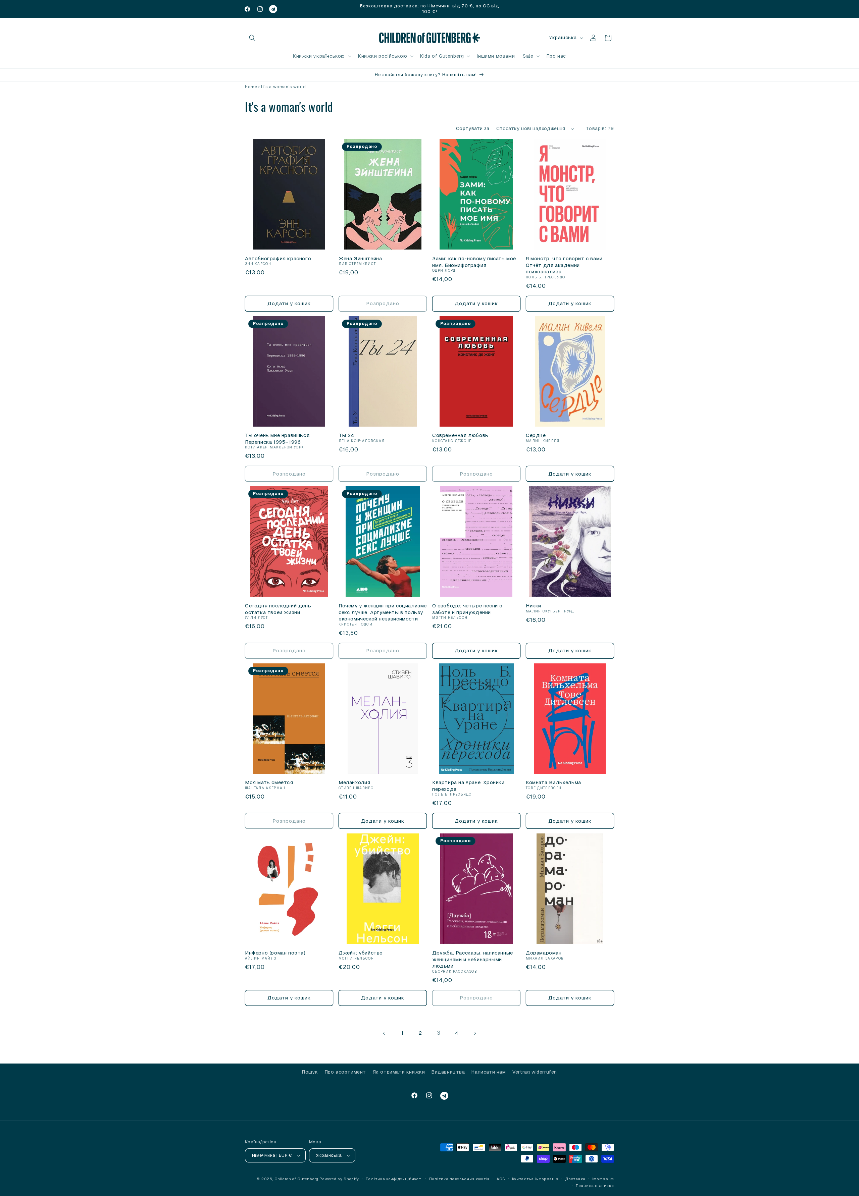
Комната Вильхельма (553, 782)
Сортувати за (473, 128)
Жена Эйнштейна (360, 258)
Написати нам (488, 1072)
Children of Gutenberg (296, 1179)
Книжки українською (319, 56)
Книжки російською (382, 56)
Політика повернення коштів (459, 1179)
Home (251, 87)
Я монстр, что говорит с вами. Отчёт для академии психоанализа (565, 265)
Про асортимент (345, 1072)
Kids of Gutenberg (442, 56)
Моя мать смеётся (269, 782)
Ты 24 (346, 435)
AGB (501, 1179)
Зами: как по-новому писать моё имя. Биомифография (474, 262)
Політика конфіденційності (394, 1179)
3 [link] (439, 1033)
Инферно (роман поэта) (275, 953)
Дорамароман (544, 953)
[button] (252, 38)
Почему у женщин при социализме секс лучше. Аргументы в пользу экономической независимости (383, 612)
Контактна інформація (535, 1179)
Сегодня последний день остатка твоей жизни (278, 609)
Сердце (536, 435)
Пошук (310, 1072)
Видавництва (448, 1072)
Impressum (603, 1179)
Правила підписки (595, 1186)
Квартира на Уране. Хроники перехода (468, 785)
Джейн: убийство (361, 953)
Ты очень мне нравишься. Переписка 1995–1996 (278, 438)
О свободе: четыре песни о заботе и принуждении (467, 609)
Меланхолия (354, 782)
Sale (528, 56)
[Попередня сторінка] (384, 1033)
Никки (533, 605)
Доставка (575, 1179)
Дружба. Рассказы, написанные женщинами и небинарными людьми (472, 959)
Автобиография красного (278, 258)
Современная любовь (460, 435)
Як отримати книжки (399, 1072)
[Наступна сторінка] (474, 1033)
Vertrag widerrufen (534, 1072)
